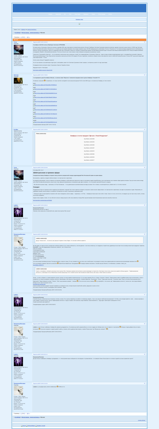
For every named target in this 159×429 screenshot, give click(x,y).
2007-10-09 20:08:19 (42, 205)
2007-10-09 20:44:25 (42, 323)
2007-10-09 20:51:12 (42, 354)
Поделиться (35, 42)
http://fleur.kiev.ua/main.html (39, 284)
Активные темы (79, 19)
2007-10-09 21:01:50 (42, 383)
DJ (65, 14)
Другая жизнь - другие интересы (30, 32)
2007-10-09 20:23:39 (42, 234)
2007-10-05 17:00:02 (42, 75)
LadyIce (16, 205)
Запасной (58, 14)
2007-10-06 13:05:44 (42, 129)
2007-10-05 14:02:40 (42, 42)
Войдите (23, 29)
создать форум (141, 420)
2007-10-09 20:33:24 (42, 294)
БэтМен (16, 129)
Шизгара (16, 75)
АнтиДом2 (17, 32)
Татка (15, 42)
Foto (70, 14)
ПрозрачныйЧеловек (19, 234)
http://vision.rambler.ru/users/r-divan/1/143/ (42, 70)
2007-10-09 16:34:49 (42, 167)
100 (28, 37)
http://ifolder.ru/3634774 (38, 265)
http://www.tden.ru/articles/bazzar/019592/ (42, 200)
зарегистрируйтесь (31, 29)
